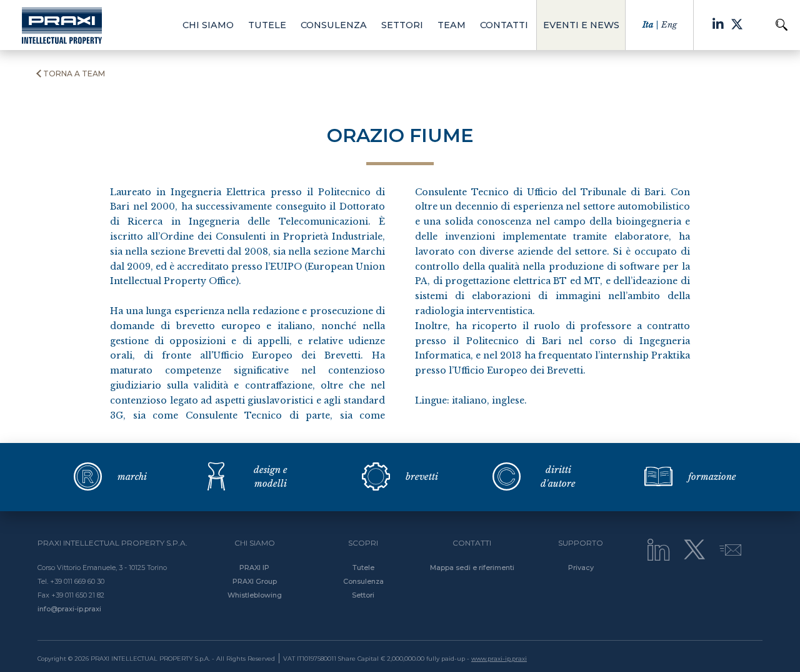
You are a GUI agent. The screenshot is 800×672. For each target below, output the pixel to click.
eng (669, 24)
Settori (363, 595)
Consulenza (363, 581)
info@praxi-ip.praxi (69, 608)
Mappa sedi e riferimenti (472, 567)
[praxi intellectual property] (62, 25)
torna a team (74, 73)
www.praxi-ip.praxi (499, 658)
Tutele (363, 567)
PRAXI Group (254, 581)
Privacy (581, 567)
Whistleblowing (255, 595)
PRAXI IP (254, 567)
